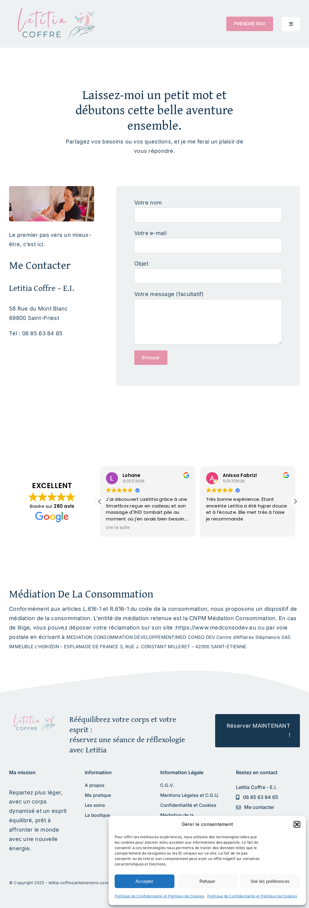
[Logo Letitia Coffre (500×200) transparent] (54, 10)
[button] (297, 824)
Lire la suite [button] (118, 527)
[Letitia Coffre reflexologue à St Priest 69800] (33, 716)
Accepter (144, 881)
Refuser (207, 881)
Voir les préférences (270, 881)
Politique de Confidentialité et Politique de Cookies (159, 896)
